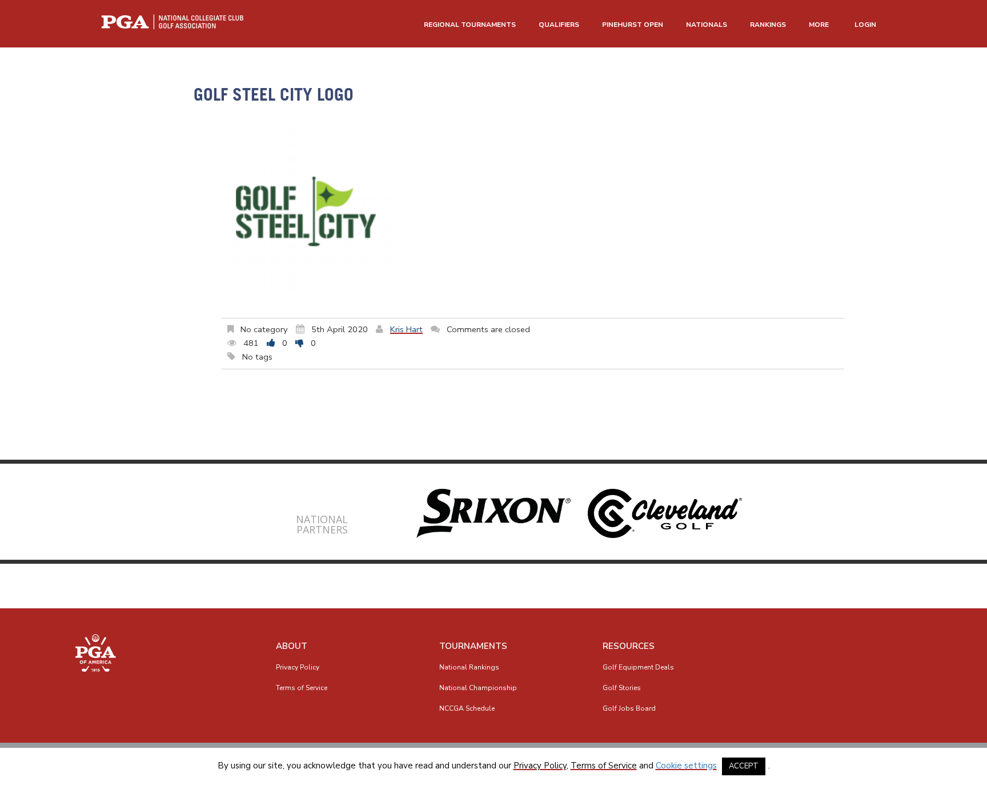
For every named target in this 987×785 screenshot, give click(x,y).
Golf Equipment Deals (638, 667)
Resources (629, 646)
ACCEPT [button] (744, 766)
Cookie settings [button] (686, 765)
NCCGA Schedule (467, 708)
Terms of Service (301, 687)
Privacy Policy (297, 667)
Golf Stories (622, 687)
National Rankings (469, 667)
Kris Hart (406, 329)
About (291, 646)
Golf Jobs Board (629, 708)
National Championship (478, 687)
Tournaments (473, 646)
